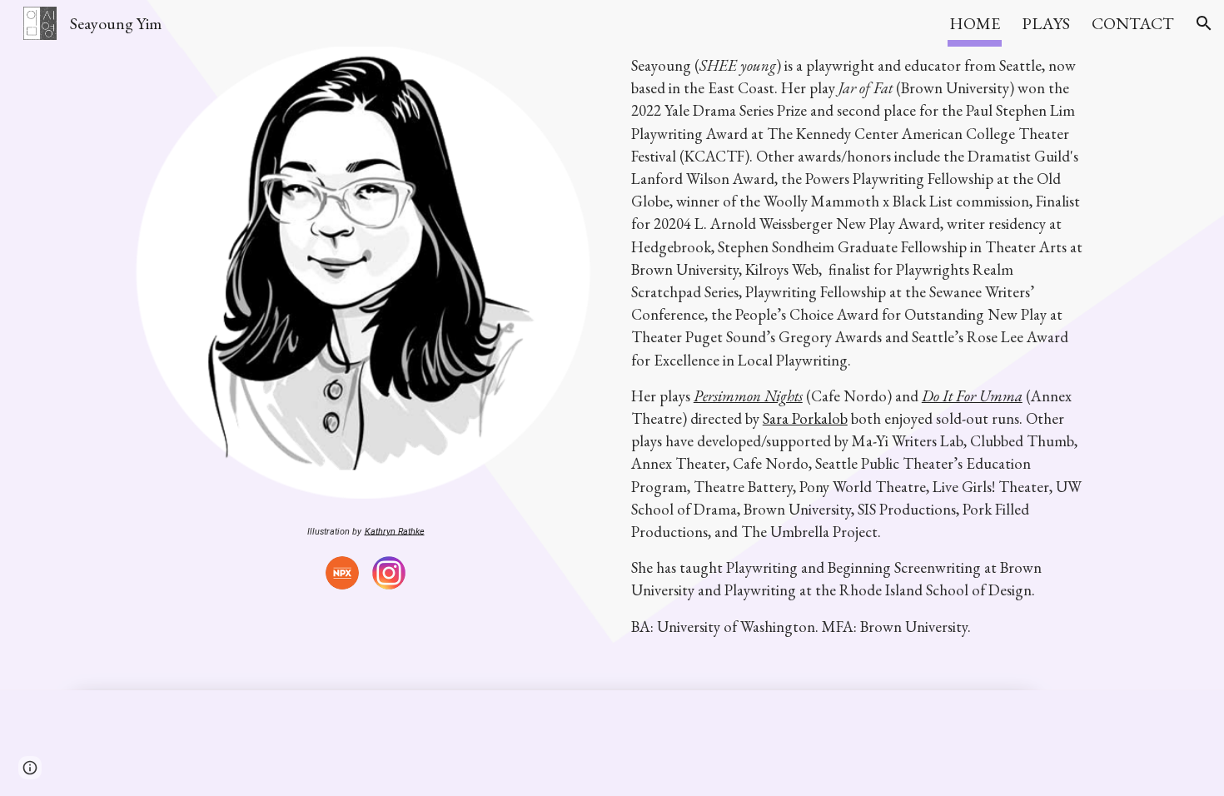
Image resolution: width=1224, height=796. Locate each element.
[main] (366, 524)
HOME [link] (974, 23)
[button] (1204, 23)
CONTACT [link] (1133, 23)
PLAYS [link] (1046, 23)
